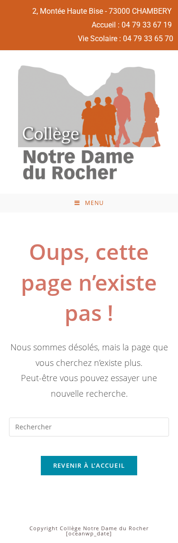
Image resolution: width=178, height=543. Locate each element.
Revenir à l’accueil (89, 465)
